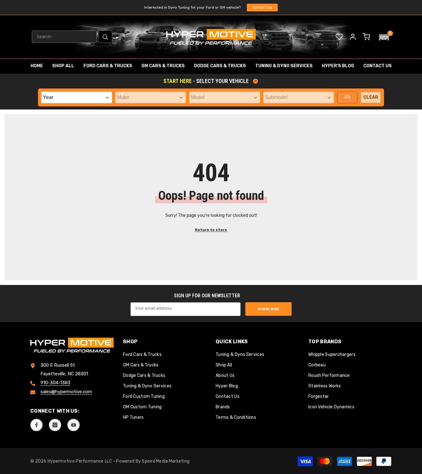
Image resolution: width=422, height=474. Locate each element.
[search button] (105, 37)
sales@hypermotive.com (66, 392)
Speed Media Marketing (165, 461)
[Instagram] (55, 425)
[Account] (353, 36)
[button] (384, 37)
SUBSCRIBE (268, 309)
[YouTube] (73, 425)
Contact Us (262, 7)
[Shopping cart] (366, 36)
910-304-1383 (55, 383)
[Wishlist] (339, 36)
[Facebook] (36, 425)
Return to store (211, 230)
